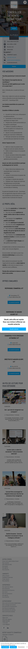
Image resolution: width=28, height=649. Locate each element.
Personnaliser (21, 647)
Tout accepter (5, 647)
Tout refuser (13, 647)
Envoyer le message (11, 42)
